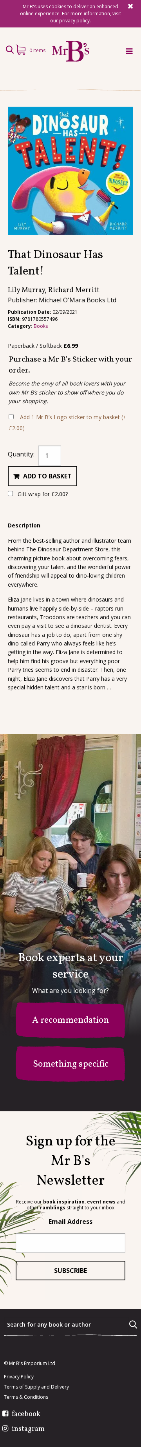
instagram (28, 1429)
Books (41, 326)
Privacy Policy (19, 1376)
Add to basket (47, 476)
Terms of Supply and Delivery (36, 1387)
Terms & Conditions (26, 1397)
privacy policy (74, 20)
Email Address (70, 1221)
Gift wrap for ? (42, 494)
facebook (26, 1414)
